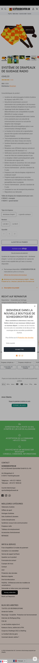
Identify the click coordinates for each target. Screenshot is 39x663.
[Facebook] (17, 355)
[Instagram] (19, 355)
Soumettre (19, 349)
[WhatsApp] (22, 355)
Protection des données (25, 338)
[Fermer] (35, 306)
